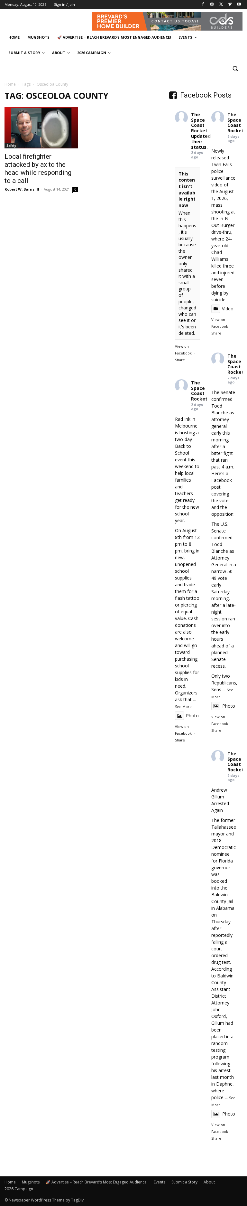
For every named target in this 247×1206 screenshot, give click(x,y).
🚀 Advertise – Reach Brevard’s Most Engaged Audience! (97, 1182)
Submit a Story (184, 1182)
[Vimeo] (229, 4)
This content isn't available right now (187, 189)
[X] (221, 4)
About (209, 1182)
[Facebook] (203, 4)
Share (180, 359)
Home (10, 84)
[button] (234, 68)
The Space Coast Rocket (199, 122)
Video (227, 309)
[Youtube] (238, 4)
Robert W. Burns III (22, 189)
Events (159, 1182)
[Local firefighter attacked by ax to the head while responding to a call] (41, 127)
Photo (228, 706)
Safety (11, 145)
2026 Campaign (19, 1189)
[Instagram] (212, 4)
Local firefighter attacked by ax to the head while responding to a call (38, 168)
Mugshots (31, 1182)
